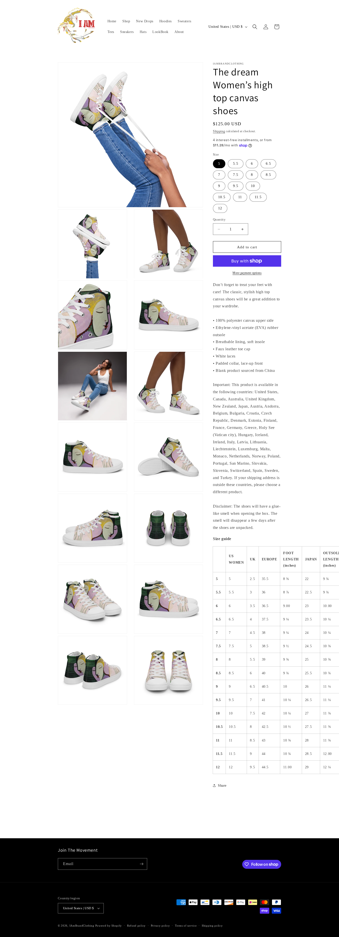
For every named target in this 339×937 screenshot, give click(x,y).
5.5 (235, 163)
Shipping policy (212, 925)
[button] (254, 26)
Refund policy (136, 925)
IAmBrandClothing (82, 925)
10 (253, 186)
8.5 (268, 175)
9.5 (235, 186)
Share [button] (222, 785)
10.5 (221, 197)
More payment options (247, 273)
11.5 (258, 197)
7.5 (235, 175)
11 (240, 197)
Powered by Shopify (108, 925)
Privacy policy (160, 925)
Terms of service (186, 925)
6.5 (268, 163)
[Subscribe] (141, 864)
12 (220, 208)
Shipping (219, 131)
